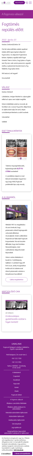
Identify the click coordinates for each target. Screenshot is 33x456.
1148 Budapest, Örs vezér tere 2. (16, 355)
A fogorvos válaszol (16, 399)
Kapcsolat (16, 384)
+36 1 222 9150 (16, 362)
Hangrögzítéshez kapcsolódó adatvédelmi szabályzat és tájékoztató (16, 432)
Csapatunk (16, 376)
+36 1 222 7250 (16, 358)
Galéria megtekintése (16, 280)
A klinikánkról (16, 372)
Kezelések (16, 380)
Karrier (16, 387)
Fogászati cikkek (16, 395)
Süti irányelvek (16, 424)
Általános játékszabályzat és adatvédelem (17, 408)
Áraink (17, 391)
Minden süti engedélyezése (22, 453)
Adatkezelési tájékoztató (17, 420)
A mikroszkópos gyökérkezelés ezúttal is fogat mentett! (16, 319)
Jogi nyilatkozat (16, 427)
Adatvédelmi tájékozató (16, 416)
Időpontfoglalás (19, 2)
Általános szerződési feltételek (16, 403)
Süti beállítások (6, 453)
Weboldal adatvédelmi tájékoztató (16, 413)
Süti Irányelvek (18, 450)
